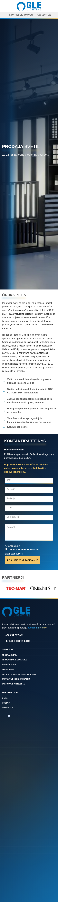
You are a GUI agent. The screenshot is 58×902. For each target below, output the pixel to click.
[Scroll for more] (29, 283)
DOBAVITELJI (7, 708)
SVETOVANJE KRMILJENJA (13, 684)
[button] (54, 6)
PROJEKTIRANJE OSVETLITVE (14, 660)
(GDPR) (19, 554)
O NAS (4, 698)
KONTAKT (6, 703)
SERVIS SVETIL (8, 669)
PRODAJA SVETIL (9, 655)
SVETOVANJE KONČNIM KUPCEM (16, 679)
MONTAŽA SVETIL (9, 665)
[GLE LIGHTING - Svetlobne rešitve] (29, 6)
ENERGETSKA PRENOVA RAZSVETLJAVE (19, 674)
